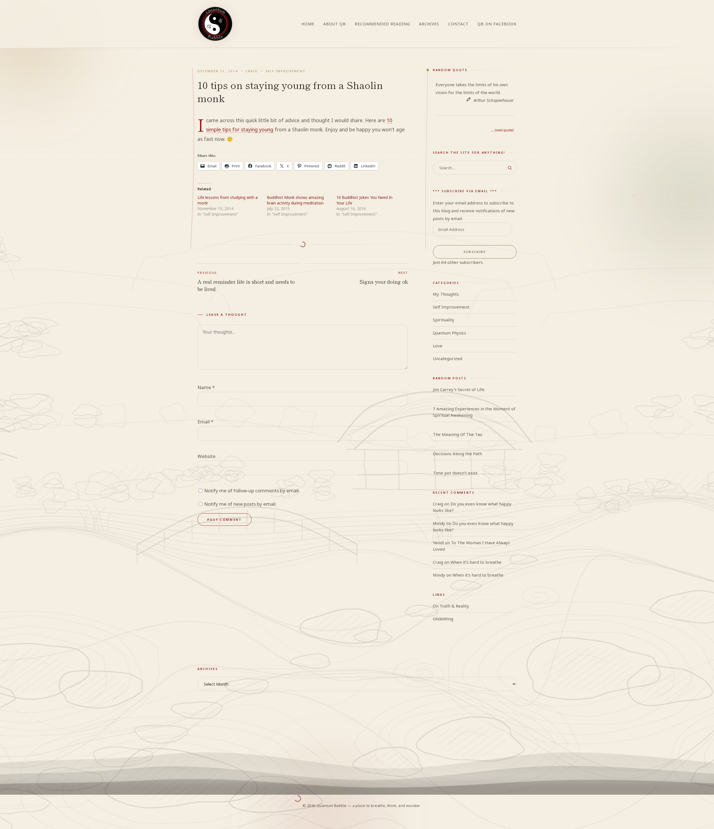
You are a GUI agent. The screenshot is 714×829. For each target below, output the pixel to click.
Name (206, 387)
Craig (251, 71)
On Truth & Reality (451, 606)
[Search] (509, 167)
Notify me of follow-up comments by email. (252, 490)
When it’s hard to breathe (475, 562)
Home (307, 23)
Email (205, 421)
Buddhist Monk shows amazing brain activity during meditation (295, 200)
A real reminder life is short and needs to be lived (246, 281)
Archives (429, 23)
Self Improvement (285, 71)
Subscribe (475, 252)
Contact (458, 23)
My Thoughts (446, 294)
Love (437, 345)
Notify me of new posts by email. (240, 504)
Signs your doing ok (384, 278)
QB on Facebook (497, 23)
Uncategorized (447, 358)
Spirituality (443, 319)
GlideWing (443, 618)
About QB (334, 23)
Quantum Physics (449, 333)
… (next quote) (502, 129)
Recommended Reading (382, 23)
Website (206, 456)
